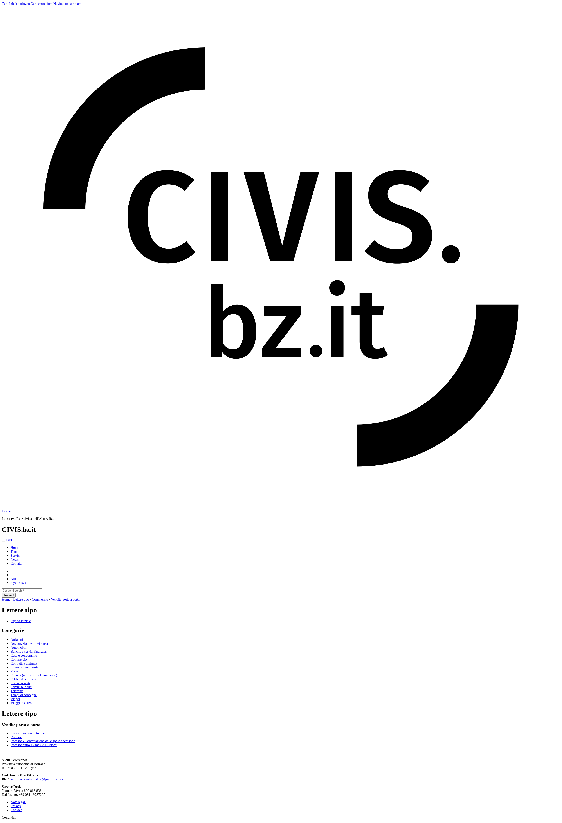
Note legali (18, 802)
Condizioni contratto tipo (28, 733)
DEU (10, 540)
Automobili (18, 647)
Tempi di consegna (24, 695)
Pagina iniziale (21, 621)
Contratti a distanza (24, 663)
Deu (7, 511)
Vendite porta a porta (65, 599)
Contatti (16, 563)
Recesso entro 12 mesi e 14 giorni (34, 745)
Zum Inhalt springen (16, 3)
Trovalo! (9, 595)
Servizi (15, 555)
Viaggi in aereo (21, 703)
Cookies (16, 810)
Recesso (16, 737)
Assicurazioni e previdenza (29, 643)
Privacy (16, 806)
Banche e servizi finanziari (29, 651)
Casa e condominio (24, 655)
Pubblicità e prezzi (23, 679)
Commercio (40, 599)
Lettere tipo (21, 599)
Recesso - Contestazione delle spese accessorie (43, 741)
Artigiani (17, 639)
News (15, 559)
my (18, 583)
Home (6, 599)
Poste (14, 671)
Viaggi (15, 699)
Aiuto (14, 579)
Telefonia (17, 691)
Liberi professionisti (24, 667)
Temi (14, 551)
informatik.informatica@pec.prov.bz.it (37, 779)
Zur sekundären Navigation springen (56, 3)
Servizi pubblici (21, 687)
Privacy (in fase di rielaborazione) (34, 675)
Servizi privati (20, 683)
